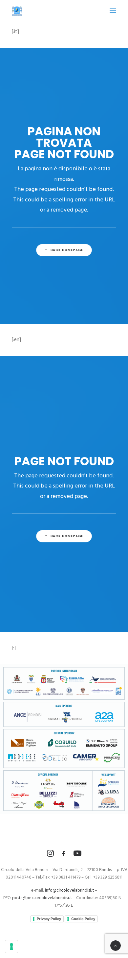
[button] (113, 11)
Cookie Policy (83, 918)
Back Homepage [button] (67, 250)
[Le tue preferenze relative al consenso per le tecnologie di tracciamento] (11, 946)
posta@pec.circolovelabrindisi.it (42, 898)
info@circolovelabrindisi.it (69, 890)
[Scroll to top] (115, 945)
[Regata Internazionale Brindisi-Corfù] (17, 11)
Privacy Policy (49, 918)
